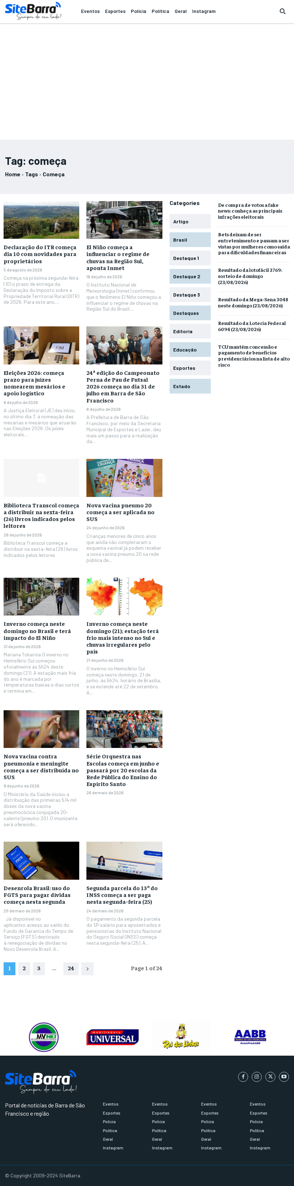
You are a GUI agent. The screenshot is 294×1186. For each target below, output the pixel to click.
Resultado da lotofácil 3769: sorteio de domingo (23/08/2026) (250, 275)
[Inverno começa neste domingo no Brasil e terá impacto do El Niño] (41, 597)
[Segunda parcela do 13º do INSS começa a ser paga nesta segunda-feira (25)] (124, 861)
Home (12, 174)
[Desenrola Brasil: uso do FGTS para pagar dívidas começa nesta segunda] (41, 861)
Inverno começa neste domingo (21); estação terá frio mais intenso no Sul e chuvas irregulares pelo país (122, 637)
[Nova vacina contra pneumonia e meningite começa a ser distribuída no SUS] (41, 729)
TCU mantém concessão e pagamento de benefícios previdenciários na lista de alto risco (254, 355)
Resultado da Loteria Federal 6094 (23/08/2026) (252, 326)
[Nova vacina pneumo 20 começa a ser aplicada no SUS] (124, 478)
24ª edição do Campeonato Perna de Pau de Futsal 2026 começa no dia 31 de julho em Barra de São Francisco (123, 386)
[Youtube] (284, 1077)
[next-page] (87, 968)
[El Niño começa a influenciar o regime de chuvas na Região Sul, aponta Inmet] (124, 220)
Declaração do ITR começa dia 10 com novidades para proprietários (40, 253)
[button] (282, 11)
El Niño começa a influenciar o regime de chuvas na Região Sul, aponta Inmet (118, 257)
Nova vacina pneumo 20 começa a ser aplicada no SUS (120, 511)
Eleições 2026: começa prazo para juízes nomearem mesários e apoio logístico (34, 383)
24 (71, 967)
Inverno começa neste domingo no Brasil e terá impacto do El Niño (37, 630)
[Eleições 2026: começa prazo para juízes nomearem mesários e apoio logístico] (41, 345)
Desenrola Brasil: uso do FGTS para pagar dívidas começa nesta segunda (37, 894)
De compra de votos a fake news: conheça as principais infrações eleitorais (250, 210)
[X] (270, 1077)
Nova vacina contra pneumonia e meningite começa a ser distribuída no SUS (41, 766)
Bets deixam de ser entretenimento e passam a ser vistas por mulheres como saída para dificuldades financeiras (254, 243)
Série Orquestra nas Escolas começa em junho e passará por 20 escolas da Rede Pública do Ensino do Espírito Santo (122, 769)
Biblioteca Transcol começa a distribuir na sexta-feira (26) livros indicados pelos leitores (41, 515)
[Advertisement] (147, 78)
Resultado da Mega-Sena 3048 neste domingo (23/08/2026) (253, 302)
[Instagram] (257, 1077)
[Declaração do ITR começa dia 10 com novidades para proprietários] (41, 220)
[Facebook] (243, 1077)
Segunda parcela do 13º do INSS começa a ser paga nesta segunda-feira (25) (122, 894)
